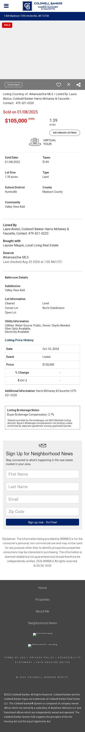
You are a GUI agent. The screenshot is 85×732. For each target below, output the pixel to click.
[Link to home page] (42, 6)
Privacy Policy (42, 658)
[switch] (59, 84)
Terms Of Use (15, 658)
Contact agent (13, 85)
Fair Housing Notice (53, 662)
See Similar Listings (65, 132)
